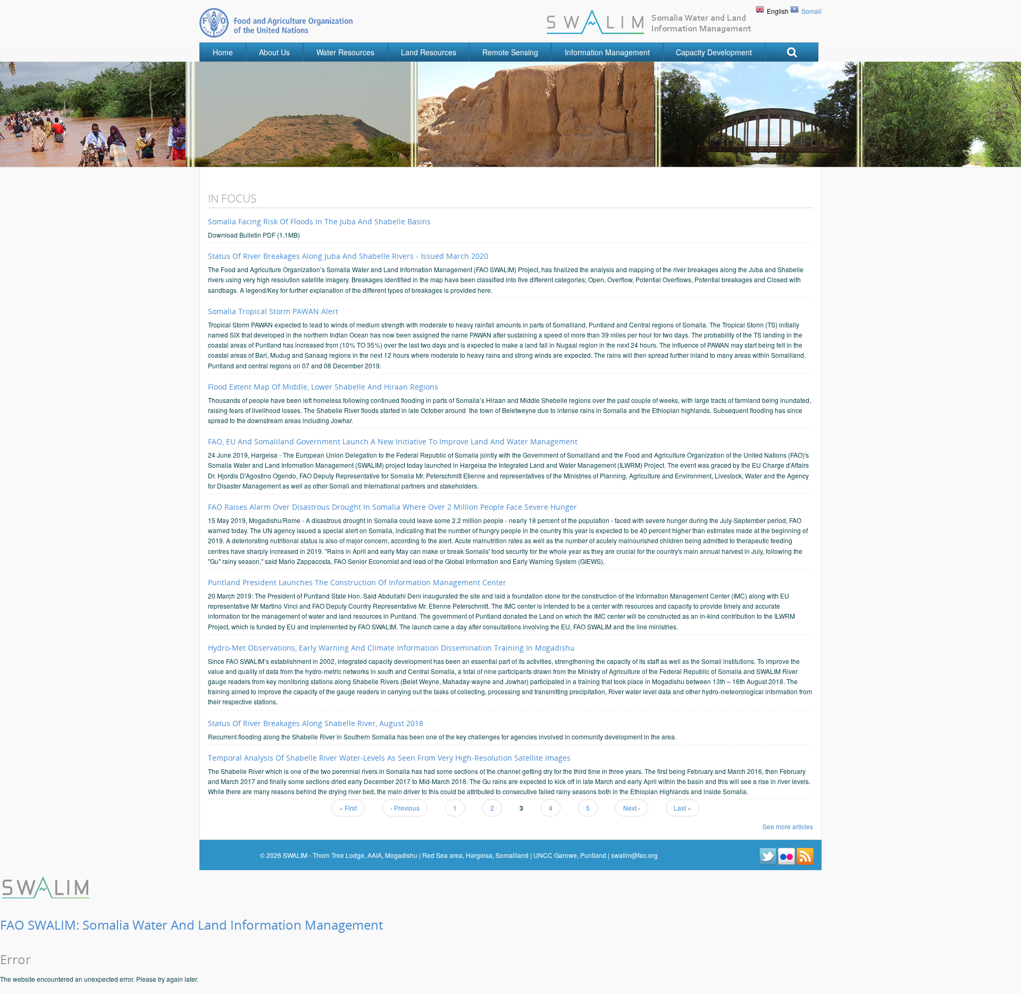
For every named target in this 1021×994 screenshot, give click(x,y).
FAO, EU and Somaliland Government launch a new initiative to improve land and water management (393, 441)
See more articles (788, 826)
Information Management (607, 52)
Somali (811, 10)
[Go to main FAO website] (276, 22)
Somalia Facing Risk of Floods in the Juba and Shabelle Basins (319, 221)
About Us (274, 52)
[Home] (47, 886)
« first (348, 807)
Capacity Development (714, 52)
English (778, 10)
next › (631, 807)
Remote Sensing (510, 52)
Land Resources (428, 52)
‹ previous (405, 807)
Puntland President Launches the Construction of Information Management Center (357, 582)
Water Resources (345, 52)
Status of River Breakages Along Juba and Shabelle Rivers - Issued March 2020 (348, 256)
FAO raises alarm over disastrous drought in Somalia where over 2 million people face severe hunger (392, 507)
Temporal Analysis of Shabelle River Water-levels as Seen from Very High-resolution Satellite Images (389, 758)
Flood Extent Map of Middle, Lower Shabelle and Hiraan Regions (323, 387)
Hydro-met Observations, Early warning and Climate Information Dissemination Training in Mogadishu (391, 648)
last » (682, 807)
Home (223, 52)
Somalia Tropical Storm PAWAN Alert (273, 311)
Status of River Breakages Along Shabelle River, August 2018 (315, 723)
